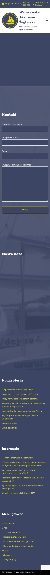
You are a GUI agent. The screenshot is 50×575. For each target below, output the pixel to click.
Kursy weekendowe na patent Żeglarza (20, 394)
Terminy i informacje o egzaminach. (18, 457)
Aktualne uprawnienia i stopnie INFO (18, 493)
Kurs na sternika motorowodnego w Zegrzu (22, 411)
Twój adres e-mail (10, 137)
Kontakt (5, 550)
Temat (5, 151)
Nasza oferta (8, 523)
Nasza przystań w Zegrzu (14, 537)
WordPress (30, 572)
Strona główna (10, 41)
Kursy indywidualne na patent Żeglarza (20, 398)
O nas (4, 528)
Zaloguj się (7, 555)
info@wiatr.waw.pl (12, 4)
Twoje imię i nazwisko (12, 124)
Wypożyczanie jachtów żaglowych (17, 389)
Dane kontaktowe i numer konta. (18, 546)
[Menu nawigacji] (47, 20)
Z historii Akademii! (11, 532)
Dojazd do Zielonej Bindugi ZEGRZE (19, 541)
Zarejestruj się (9, 559)
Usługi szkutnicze (9, 428)
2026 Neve (7, 572)
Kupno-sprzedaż (9, 423)
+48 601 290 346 (26, 3)
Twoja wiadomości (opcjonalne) (16, 165)
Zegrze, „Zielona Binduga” (41, 3)
